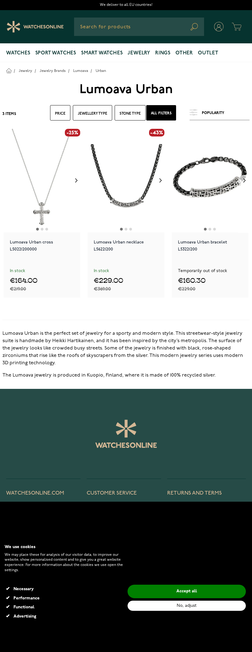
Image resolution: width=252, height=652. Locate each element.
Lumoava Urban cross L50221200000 (31, 245)
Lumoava (80, 71)
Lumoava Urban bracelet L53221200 (202, 245)
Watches (18, 53)
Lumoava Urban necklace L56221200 (119, 245)
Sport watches (55, 53)
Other (184, 53)
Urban (101, 71)
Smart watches (102, 53)
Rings (163, 53)
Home (8, 70)
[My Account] (219, 27)
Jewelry (139, 53)
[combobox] (139, 27)
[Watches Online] (35, 27)
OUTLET (208, 53)
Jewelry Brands (53, 71)
